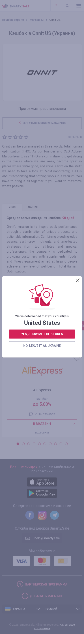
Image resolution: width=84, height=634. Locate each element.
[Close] (78, 280)
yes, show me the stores (42, 334)
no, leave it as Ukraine (42, 346)
